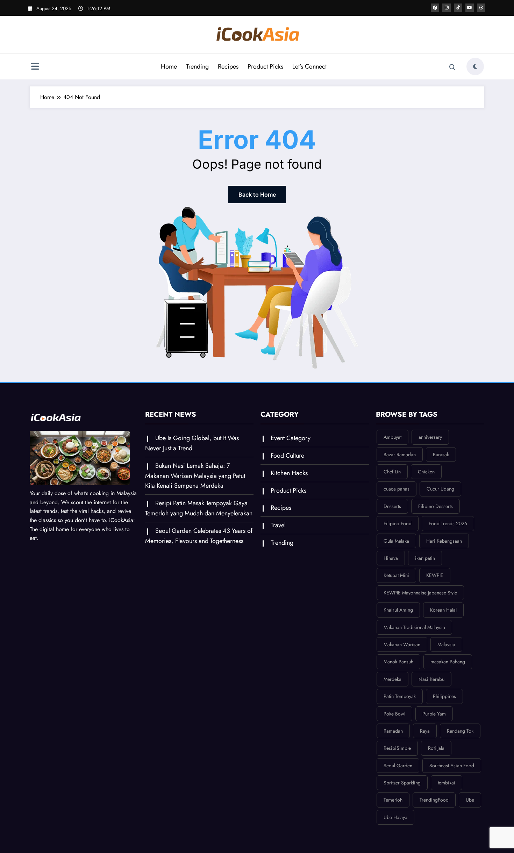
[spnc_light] (475, 66)
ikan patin (425, 558)
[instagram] (446, 7)
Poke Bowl (394, 713)
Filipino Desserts (435, 506)
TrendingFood (434, 799)
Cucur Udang (440, 488)
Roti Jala (436, 748)
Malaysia (446, 644)
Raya (425, 730)
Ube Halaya (395, 817)
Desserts (392, 506)
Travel (278, 525)
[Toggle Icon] (35, 67)
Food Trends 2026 (448, 523)
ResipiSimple (397, 748)
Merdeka (392, 679)
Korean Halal (443, 609)
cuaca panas (396, 488)
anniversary (430, 436)
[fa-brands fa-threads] (481, 7)
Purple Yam (434, 713)
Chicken (426, 471)
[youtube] (469, 7)
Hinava (391, 558)
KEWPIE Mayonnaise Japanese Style (420, 592)
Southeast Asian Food (451, 765)
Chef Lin (392, 471)
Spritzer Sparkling (402, 782)
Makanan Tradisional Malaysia (414, 627)
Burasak (441, 454)
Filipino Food (398, 523)
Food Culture (287, 455)
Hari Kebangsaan (444, 540)
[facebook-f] (435, 7)
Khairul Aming (398, 609)
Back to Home (257, 194)
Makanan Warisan (402, 644)
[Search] (452, 67)
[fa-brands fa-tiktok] (458, 7)
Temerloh (393, 799)
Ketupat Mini (396, 575)
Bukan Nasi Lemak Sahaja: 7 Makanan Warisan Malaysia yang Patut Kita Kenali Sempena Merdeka (195, 476)
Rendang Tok (460, 730)
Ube (470, 799)
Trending (197, 66)
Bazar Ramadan (400, 454)
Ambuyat (392, 436)
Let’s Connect (309, 66)
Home (169, 66)
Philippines (444, 696)
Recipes (228, 66)
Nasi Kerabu (431, 679)
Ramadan (393, 730)
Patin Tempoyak (400, 696)
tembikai (446, 782)
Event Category (290, 438)
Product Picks (265, 66)
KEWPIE (434, 575)
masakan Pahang (447, 661)
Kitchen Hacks (289, 473)
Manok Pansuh (398, 661)
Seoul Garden (398, 765)
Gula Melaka (396, 540)
